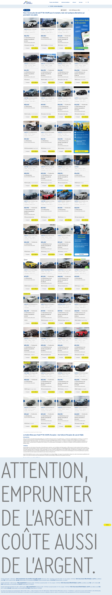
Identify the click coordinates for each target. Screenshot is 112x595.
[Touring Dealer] (28, 2)
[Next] (38, 23)
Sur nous (80, 2)
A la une (74, 2)
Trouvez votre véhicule (53, 2)
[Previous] (24, 23)
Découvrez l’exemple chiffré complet (29, 42)
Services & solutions (65, 2)
